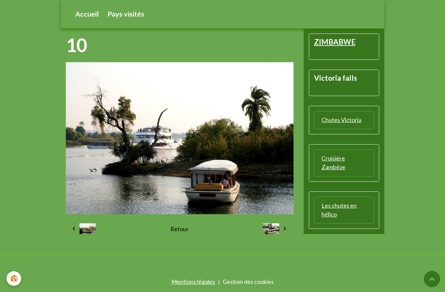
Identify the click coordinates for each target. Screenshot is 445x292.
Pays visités (126, 14)
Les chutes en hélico (339, 210)
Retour (179, 228)
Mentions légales (193, 281)
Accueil (87, 14)
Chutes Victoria (341, 119)
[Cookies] (14, 278)
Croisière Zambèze (333, 163)
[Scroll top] (432, 279)
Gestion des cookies (248, 281)
